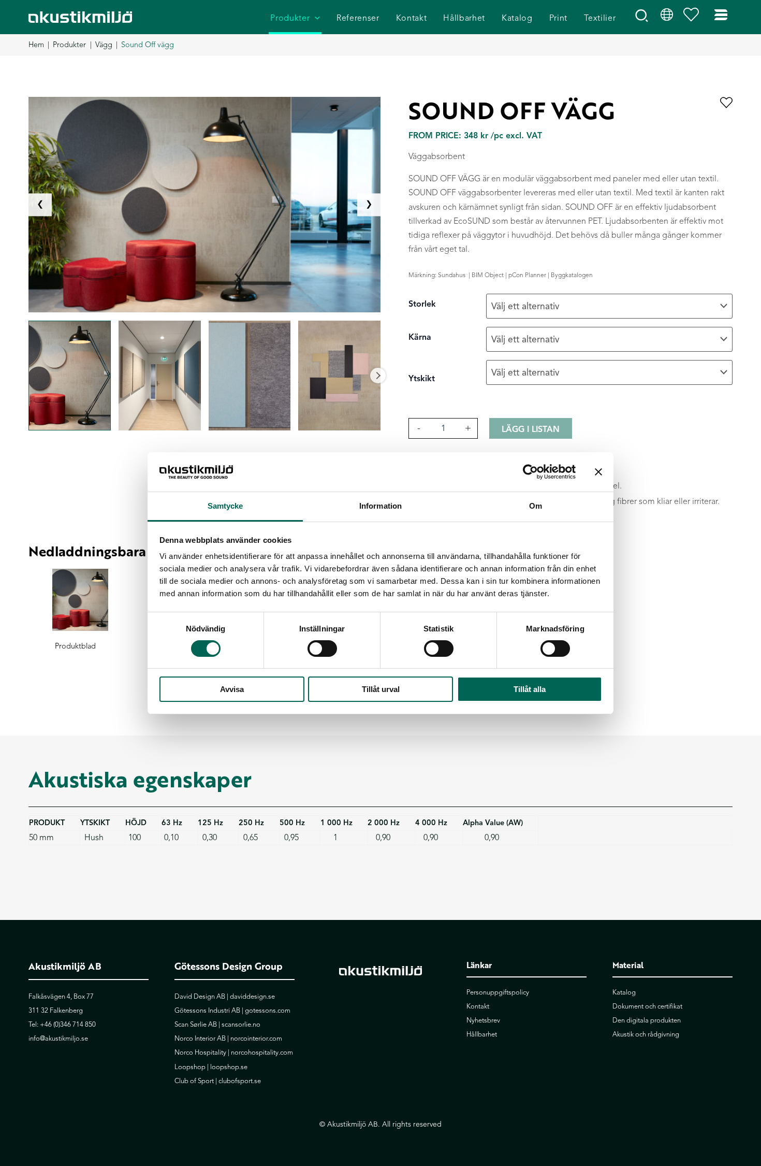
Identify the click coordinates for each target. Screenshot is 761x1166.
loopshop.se (228, 1067)
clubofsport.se (239, 1081)
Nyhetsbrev (483, 1020)
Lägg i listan (531, 429)
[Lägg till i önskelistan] (726, 103)
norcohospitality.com (262, 1052)
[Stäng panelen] (598, 472)
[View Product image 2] (160, 375)
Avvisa (232, 689)
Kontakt (477, 1006)
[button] (315, 18)
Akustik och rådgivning (645, 1034)
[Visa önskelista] (693, 17)
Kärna (419, 337)
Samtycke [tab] (225, 505)
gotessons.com (267, 1010)
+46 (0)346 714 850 (68, 1024)
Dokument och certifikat (647, 1006)
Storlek (422, 304)
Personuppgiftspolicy (497, 992)
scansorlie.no (241, 1024)
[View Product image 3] (250, 375)
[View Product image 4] (339, 375)
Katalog (624, 992)
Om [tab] (535, 505)
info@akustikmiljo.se (58, 1038)
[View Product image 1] (69, 375)
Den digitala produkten (646, 1020)
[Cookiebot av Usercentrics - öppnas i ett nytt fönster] (530, 472)
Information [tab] (380, 505)
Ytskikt (421, 378)
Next (378, 375)
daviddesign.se (252, 996)
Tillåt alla (530, 689)
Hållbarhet (481, 1034)
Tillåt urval (381, 689)
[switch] (322, 648)
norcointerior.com (256, 1038)
